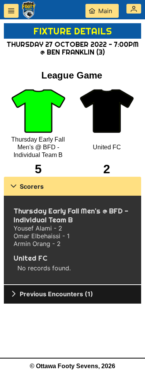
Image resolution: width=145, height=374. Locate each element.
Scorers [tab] (32, 186)
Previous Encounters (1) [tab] (56, 294)
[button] (133, 9)
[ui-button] (11, 11)
